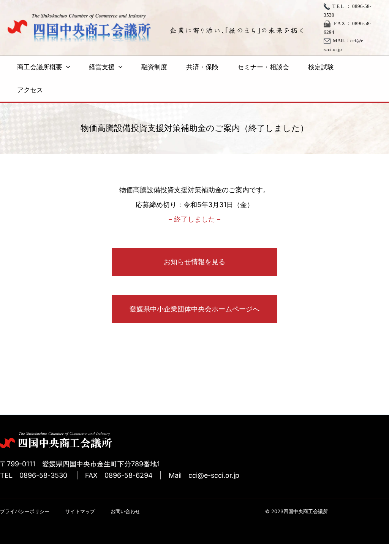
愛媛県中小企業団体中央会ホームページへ (194, 309)
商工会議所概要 (39, 67)
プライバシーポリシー (24, 511)
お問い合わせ (125, 511)
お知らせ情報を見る (194, 262)
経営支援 (102, 67)
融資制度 (154, 67)
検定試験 (321, 67)
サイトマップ (80, 511)
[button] (66, 67)
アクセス (30, 90)
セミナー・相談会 (263, 67)
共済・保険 (202, 67)
